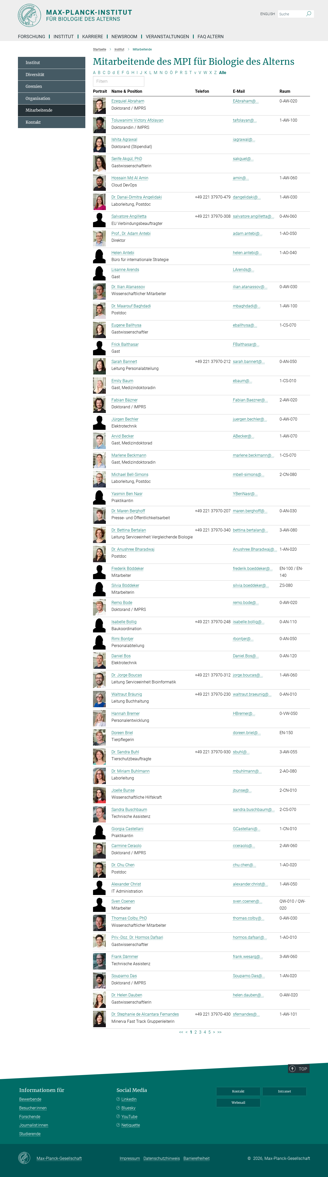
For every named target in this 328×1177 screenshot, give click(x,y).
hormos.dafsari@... (250, 937)
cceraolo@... (244, 845)
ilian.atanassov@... (250, 286)
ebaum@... (242, 380)
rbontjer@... (243, 638)
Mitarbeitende (39, 110)
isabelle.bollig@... (249, 621)
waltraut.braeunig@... (252, 694)
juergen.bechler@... (250, 419)
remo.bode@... (246, 602)
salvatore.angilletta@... (253, 216)
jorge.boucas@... (248, 675)
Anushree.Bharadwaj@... (255, 549)
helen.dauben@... (248, 995)
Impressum (130, 1158)
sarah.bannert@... (249, 361)
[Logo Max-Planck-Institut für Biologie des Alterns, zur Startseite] (114, 15)
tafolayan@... (245, 120)
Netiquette (130, 1125)
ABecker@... (243, 436)
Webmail (238, 1103)
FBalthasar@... (246, 344)
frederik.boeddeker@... (253, 568)
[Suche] (308, 14)
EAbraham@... (246, 101)
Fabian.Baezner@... (250, 400)
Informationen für (41, 1090)
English (267, 14)
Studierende (29, 1133)
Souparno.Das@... (249, 975)
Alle (222, 72)
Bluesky (128, 1108)
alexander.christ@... (250, 884)
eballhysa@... (245, 325)
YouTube (129, 1116)
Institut (33, 62)
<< (181, 1032)
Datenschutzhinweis (162, 1158)
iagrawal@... (244, 139)
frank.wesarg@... (248, 956)
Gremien (34, 86)
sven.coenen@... (247, 901)
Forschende (29, 1116)
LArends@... (243, 269)
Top (303, 1068)
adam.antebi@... (248, 233)
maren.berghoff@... (250, 510)
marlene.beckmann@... (253, 455)
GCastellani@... (247, 828)
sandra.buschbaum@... (254, 809)
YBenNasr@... (245, 493)
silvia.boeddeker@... (251, 585)
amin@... (241, 177)
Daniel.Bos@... (246, 655)
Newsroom (124, 36)
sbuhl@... (241, 751)
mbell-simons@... (248, 474)
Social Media (132, 1090)
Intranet (284, 1091)
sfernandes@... (246, 1014)
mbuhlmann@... (247, 771)
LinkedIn (129, 1099)
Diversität (35, 74)
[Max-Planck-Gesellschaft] (27, 1158)
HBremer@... (244, 713)
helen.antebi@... (247, 252)
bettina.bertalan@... (250, 530)
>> (219, 1032)
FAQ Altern (211, 36)
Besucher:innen (33, 1108)
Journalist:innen (33, 1125)
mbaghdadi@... (247, 306)
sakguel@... (243, 158)
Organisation (38, 98)
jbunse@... (242, 790)
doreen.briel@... (247, 732)
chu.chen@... (244, 864)
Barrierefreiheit (196, 1158)
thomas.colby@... (248, 918)
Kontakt (33, 122)
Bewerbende (30, 1099)
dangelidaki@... (247, 197)
